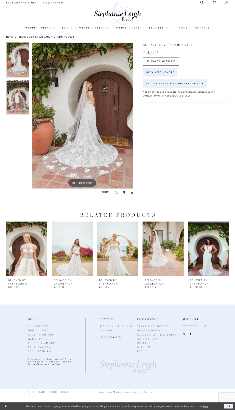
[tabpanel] (17, 61)
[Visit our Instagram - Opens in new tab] (183, 334)
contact (143, 343)
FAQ (140, 351)
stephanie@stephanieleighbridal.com (125, 392)
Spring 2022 (65, 37)
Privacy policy (149, 330)
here (205, 406)
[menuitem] (40, 28)
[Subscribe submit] (205, 325)
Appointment (147, 338)
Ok (229, 406)
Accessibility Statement (157, 334)
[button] (214, 3)
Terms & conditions (153, 326)
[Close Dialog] (5, 406)
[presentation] (26, 249)
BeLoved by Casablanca (36, 37)
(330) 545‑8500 (110, 337)
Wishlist (144, 347)
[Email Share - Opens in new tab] (132, 192)
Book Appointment (160, 72)
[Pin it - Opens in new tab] (124, 192)
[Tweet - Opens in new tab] (116, 192)
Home (10, 37)
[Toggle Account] (227, 2)
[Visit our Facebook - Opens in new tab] (191, 334)
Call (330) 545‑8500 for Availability (175, 83)
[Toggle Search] (202, 2)
